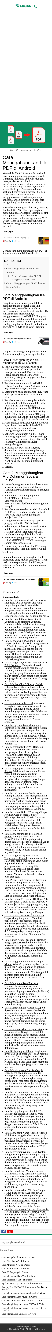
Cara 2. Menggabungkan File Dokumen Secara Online (25, 285)
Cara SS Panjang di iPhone (14, 1272)
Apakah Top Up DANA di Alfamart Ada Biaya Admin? (24, 1288)
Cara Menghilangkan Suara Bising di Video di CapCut (24, 1309)
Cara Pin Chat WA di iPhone (15, 1261)
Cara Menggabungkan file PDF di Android (22, 270)
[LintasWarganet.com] (26, 6)
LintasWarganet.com (26, 1326)
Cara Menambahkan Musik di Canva (19, 1296)
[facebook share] (3, 1231)
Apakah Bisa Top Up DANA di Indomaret (21, 1283)
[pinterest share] (10, 1231)
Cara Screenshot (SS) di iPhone (16, 1279)
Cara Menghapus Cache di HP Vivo (18, 1313)
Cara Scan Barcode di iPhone (15, 1268)
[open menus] (3, 6)
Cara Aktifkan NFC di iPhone (15, 1264)
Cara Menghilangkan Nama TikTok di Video (23, 1304)
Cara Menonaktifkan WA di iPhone (18, 1276)
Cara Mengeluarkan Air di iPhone (17, 1257)
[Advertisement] (26, 37)
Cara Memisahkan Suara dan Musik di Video (23, 1293)
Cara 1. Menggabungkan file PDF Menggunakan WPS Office (26, 278)
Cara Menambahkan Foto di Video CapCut (22, 1300)
